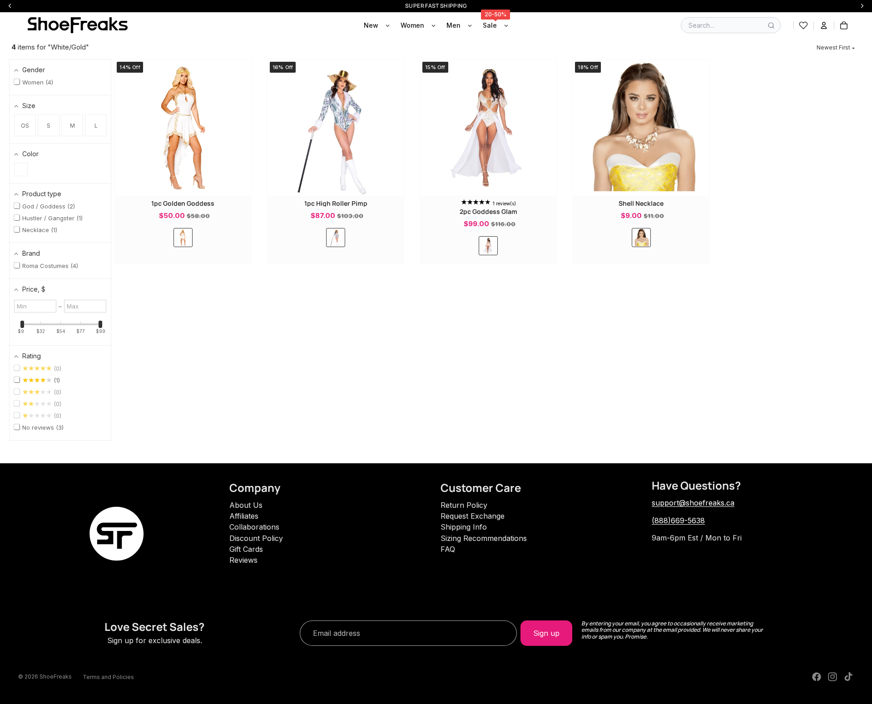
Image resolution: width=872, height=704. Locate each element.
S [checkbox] (48, 125)
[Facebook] (816, 676)
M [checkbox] (72, 125)
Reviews (243, 560)
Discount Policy (256, 538)
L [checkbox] (96, 125)
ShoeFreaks (56, 676)
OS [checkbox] (25, 125)
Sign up (546, 633)
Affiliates (243, 516)
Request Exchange (473, 516)
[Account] (824, 25)
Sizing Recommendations (484, 538)
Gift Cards (246, 549)
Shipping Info (464, 526)
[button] (835, 48)
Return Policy (464, 505)
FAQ (448, 549)
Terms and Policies (108, 677)
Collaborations (254, 526)
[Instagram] (832, 676)
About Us (246, 505)
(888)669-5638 (678, 520)
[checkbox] (21, 169)
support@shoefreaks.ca (693, 502)
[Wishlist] (803, 25)
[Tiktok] (848, 676)
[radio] (183, 237)
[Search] (771, 25)
